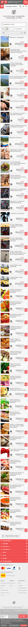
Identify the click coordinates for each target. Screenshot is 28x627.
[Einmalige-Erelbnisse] (14, 602)
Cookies (12, 620)
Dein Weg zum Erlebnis (5, 583)
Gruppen (11, 585)
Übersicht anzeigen (11, 575)
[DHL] (3, 575)
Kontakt (2, 595)
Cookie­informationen (22, 592)
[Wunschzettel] (26, 6)
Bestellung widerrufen (5, 592)
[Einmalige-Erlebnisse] (11, 6)
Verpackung (3, 585)
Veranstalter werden (4, 590)
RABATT (25, 3)
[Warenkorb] (23, 6)
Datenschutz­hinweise (22, 590)
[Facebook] (26, 607)
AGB (19, 583)
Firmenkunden (12, 583)
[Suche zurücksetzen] (24, 32)
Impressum (20, 585)
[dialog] (14, 623)
